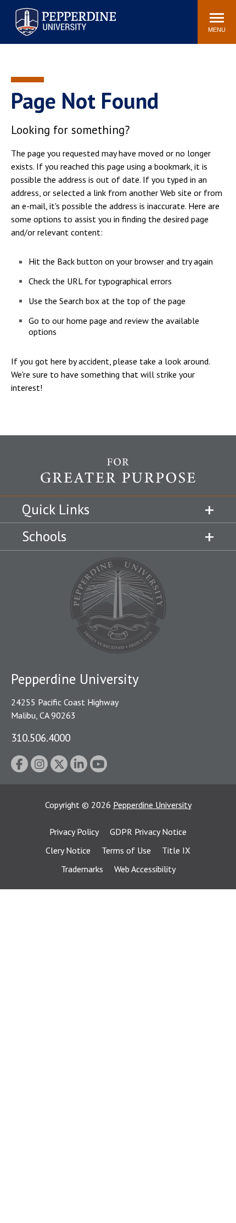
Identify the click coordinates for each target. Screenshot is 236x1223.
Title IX (176, 850)
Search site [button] (40, 16)
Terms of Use (126, 850)
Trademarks (82, 868)
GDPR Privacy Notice (148, 831)
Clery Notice (68, 850)
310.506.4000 (40, 737)
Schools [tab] (44, 536)
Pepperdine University (52, 10)
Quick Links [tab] (55, 509)
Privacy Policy (74, 831)
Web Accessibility (145, 868)
